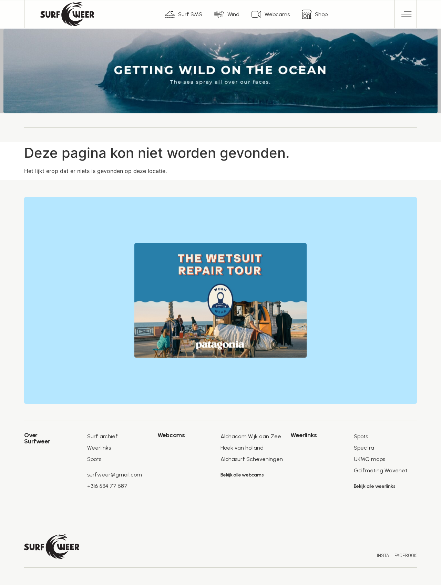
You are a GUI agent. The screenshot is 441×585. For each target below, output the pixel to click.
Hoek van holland (242, 447)
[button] (405, 14)
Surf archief (102, 436)
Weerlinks (99, 447)
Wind (233, 14)
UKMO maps (369, 459)
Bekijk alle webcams (242, 475)
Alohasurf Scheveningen (251, 459)
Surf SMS (190, 14)
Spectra (364, 447)
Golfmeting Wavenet (380, 470)
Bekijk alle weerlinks (375, 486)
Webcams (277, 14)
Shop (321, 14)
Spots (94, 459)
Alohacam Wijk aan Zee (250, 436)
